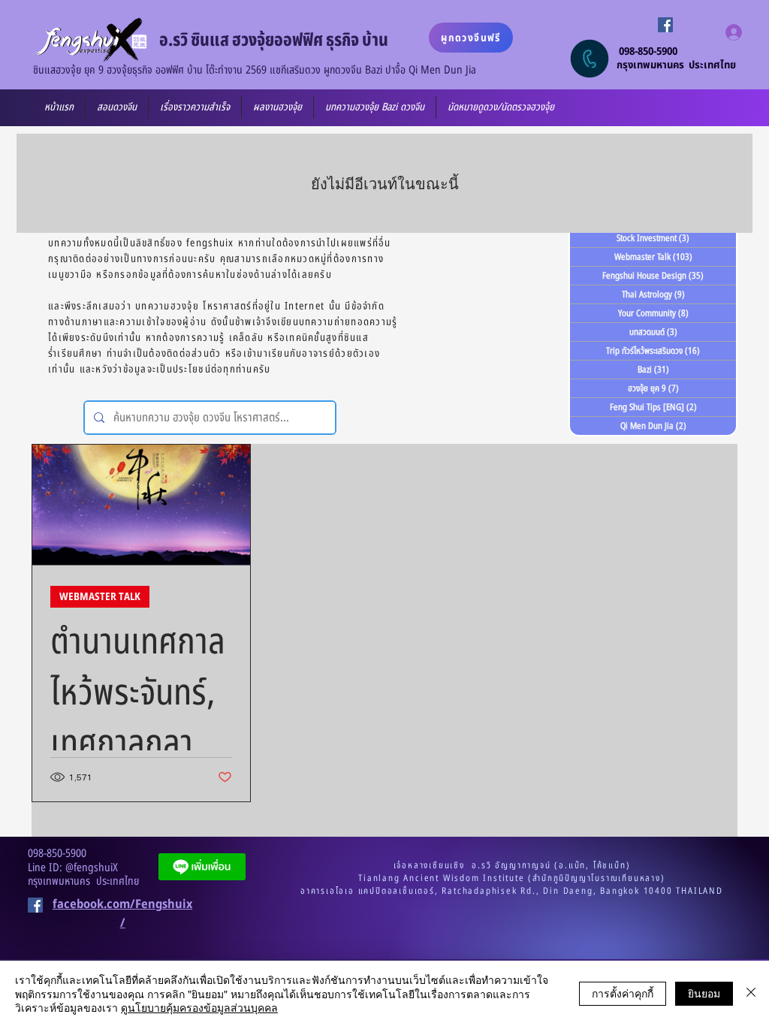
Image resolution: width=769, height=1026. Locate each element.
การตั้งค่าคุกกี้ (622, 992)
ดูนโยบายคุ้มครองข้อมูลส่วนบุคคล (199, 1007)
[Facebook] (665, 24)
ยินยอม (704, 992)
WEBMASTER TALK (99, 597)
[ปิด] (751, 993)
